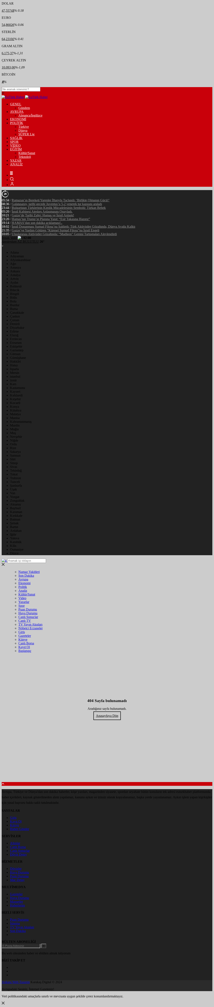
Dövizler (16, 868)
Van (12, 493)
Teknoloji (24, 157)
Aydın (14, 282)
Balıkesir (16, 286)
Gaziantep (16, 350)
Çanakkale (17, 312)
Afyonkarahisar (20, 260)
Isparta (14, 369)
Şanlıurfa (16, 485)
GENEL (15, 104)
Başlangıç (24, 651)
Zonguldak (17, 500)
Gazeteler (24, 635)
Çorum (14, 320)
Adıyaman (17, 256)
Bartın (14, 527)
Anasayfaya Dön (107, 715)
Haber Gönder (19, 829)
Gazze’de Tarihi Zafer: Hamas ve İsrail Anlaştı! (43, 215)
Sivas (13, 467)
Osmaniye (16, 549)
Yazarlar (23, 602)
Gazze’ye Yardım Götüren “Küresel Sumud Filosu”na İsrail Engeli (55, 230)
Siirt (12, 459)
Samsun (15, 455)
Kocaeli (15, 403)
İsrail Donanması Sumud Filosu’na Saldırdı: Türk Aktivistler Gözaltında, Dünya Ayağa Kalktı (73, 226)
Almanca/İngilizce (30, 115)
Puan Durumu (27, 609)
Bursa (14, 309)
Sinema (15, 923)
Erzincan (16, 339)
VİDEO (15, 145)
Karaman (16, 512)
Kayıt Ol (24, 647)
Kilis (13, 545)
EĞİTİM (16, 149)
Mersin (14, 373)
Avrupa (23, 579)
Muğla (14, 429)
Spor (21, 605)
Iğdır (13, 534)
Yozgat (14, 497)
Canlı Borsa (26, 643)
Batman (15, 519)
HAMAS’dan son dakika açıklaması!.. (37, 223)
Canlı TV (24, 620)
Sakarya (15, 451)
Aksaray (15, 504)
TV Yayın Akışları (30, 624)
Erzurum (16, 342)
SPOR (14, 141)
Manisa (15, 418)
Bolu (13, 301)
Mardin (15, 425)
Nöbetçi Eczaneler (30, 628)
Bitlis (13, 297)
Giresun (15, 354)
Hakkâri (15, 361)
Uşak (13, 489)
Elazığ (14, 335)
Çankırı (15, 316)
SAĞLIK (16, 138)
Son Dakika (26, 575)
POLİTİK (16, 123)
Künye (22, 639)
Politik (22, 587)
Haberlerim (17, 905)
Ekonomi (24, 583)
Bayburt (15, 508)
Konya (14, 406)
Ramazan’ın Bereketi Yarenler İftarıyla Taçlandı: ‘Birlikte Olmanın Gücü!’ (61, 200)
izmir (13, 380)
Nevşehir (16, 436)
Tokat (14, 474)
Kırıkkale (16, 515)
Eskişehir (16, 346)
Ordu (13, 444)
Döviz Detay (18, 854)
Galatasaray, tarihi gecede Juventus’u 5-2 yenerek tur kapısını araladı (57, 204)
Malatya (15, 414)
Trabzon (15, 478)
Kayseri (15, 391)
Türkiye (23, 126)
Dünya (22, 130)
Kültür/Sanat (26, 153)
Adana (14, 252)
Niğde (14, 440)
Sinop (14, 463)
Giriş (21, 632)
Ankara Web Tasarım (16, 982)
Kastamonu (17, 388)
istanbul (15, 376)
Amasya (15, 267)
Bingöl (14, 294)
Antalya (15, 275)
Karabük (16, 542)
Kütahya (15, 410)
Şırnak (14, 523)
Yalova (14, 538)
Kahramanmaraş (21, 421)
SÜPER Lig (26, 134)
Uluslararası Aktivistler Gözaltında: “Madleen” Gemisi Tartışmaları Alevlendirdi (64, 234)
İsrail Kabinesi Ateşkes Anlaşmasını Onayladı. (42, 211)
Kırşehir (15, 399)
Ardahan (16, 530)
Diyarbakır (17, 327)
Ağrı (13, 263)
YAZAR (16, 160)
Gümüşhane (18, 357)
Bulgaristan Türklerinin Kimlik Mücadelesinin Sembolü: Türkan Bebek (59, 208)
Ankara (15, 271)
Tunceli (15, 482)
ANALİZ (16, 164)
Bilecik (14, 290)
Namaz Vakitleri (29, 572)
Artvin (14, 279)
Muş (13, 433)
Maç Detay (17, 880)
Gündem (24, 108)
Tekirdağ (16, 470)
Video (22, 598)
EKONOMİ (18, 119)
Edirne (14, 331)
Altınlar (15, 843)
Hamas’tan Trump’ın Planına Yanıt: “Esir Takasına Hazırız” (51, 219)
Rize (13, 448)
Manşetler (16, 901)
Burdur (14, 305)
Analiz (22, 590)
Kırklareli (16, 395)
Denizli (15, 324)
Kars (13, 384)
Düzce (14, 553)
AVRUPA (17, 111)
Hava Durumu (27, 613)
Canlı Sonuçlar (28, 617)
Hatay (14, 365)
